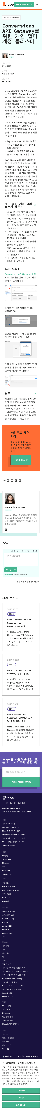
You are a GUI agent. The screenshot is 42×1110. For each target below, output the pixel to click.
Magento (5, 863)
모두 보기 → (6, 874)
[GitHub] (15, 803)
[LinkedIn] (19, 803)
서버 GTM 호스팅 (8, 824)
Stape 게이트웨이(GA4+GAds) (13, 842)
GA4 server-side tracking (12, 978)
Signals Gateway (8, 845)
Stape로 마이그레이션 (10, 1024)
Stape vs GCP (7, 997)
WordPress (6, 859)
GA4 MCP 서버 (8, 919)
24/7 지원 (6, 1009)
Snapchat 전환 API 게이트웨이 (13, 834)
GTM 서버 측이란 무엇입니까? (13, 975)
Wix (3, 866)
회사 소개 (5, 1034)
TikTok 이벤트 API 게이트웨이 (13, 838)
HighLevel (6, 870)
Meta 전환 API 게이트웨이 (12, 831)
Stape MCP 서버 (8, 911)
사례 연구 (5, 953)
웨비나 (4, 957)
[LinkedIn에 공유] (16, 481)
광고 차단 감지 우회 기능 (11, 989)
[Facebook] (3, 803)
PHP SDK (5, 929)
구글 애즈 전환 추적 (9, 982)
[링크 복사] (20, 481)
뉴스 (4, 960)
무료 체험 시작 (21, 460)
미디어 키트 (6, 1045)
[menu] (37, 4)
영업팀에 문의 (7, 1017)
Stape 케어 (6, 1006)
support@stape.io (11, 808)
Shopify (5, 856)
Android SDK (7, 926)
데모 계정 (5, 1049)
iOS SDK (5, 922)
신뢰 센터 (5, 1041)
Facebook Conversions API (12, 986)
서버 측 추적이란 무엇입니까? (13, 968)
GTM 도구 (6, 897)
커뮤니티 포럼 (7, 1020)
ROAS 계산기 (7, 901)
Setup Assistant (8, 887)
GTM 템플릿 (6, 894)
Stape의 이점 (7, 993)
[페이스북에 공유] (8, 481)
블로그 (4, 949)
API (3, 937)
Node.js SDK (7, 933)
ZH (9, 82)
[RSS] (23, 803)
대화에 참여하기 (8, 74)
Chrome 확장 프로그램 (10, 890)
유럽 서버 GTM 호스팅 (10, 827)
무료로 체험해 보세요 (24, 4)
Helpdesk (6, 1013)
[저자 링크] (6, 529)
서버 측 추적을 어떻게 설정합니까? (15, 971)
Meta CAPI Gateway (11, 17)
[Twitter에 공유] (12, 481)
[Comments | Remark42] (21, 569)
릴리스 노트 (6, 964)
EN (3, 82)
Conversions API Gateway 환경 (20, 274)
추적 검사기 (6, 883)
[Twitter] (7, 803)
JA (6, 82)
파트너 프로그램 (8, 1038)
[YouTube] (11, 803)
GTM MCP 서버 (8, 915)
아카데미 (5, 946)
